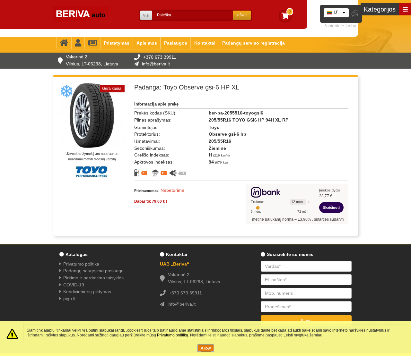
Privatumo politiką (172, 335)
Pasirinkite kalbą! (340, 25)
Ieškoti (242, 15)
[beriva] (82, 14)
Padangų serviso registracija (253, 43)
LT (336, 12)
